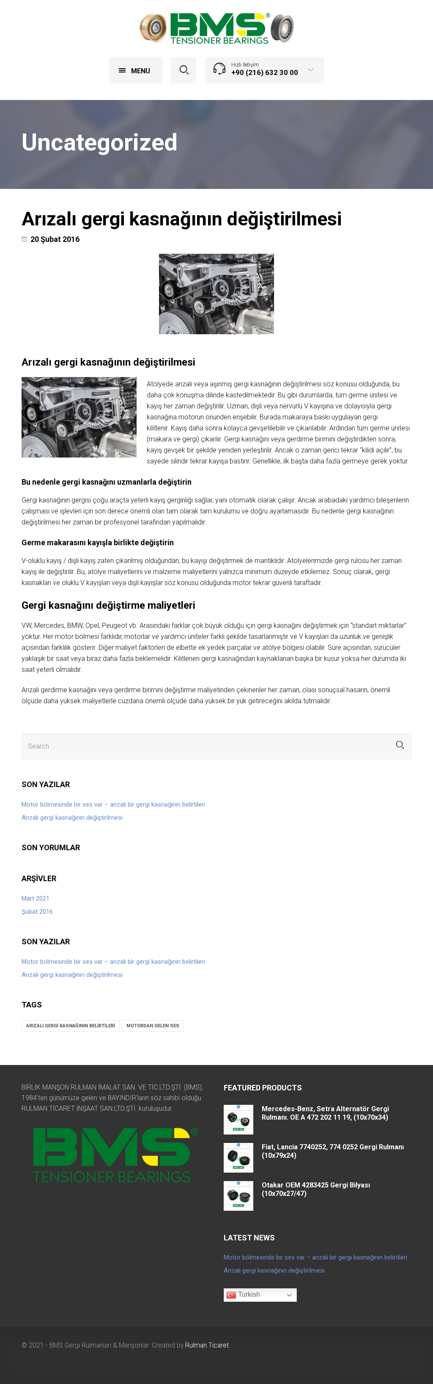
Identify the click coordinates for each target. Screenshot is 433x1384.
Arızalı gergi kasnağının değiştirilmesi (182, 219)
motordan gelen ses (152, 1026)
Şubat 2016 (37, 911)
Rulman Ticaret (207, 1345)
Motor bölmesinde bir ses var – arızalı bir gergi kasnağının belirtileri (113, 804)
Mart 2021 (35, 898)
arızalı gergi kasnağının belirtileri (70, 1026)
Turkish (248, 1294)
